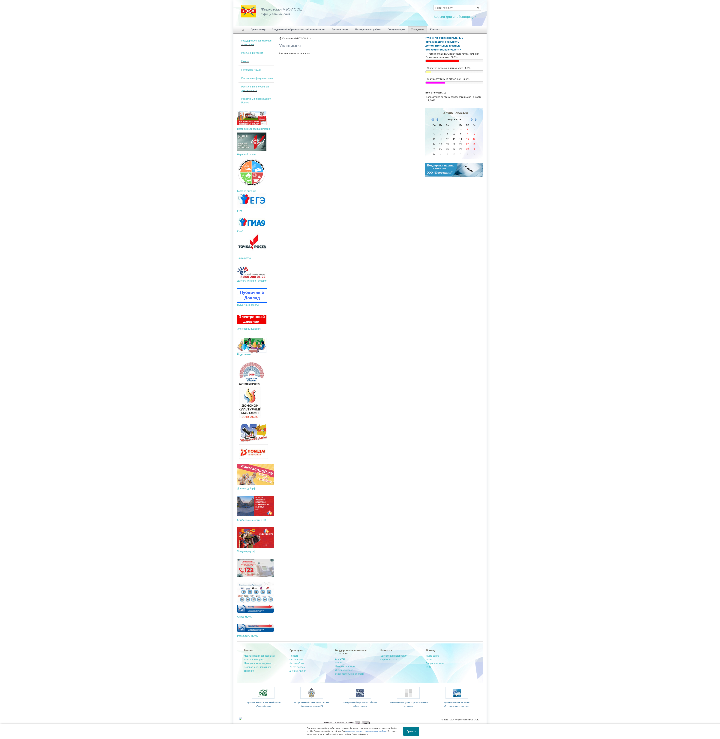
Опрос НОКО (244, 616)
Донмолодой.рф (246, 488)
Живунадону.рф (246, 551)
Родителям (244, 354)
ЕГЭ (239, 211)
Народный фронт (246, 154)
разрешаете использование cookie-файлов (365, 731)
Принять (411, 731)
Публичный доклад (248, 305)
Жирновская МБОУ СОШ (295, 38)
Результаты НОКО (247, 635)
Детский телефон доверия (252, 280)
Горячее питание (246, 191)
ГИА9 (240, 231)
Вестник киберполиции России (253, 129)
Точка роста (244, 258)
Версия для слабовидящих (455, 17)
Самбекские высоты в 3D (251, 520)
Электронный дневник (249, 329)
